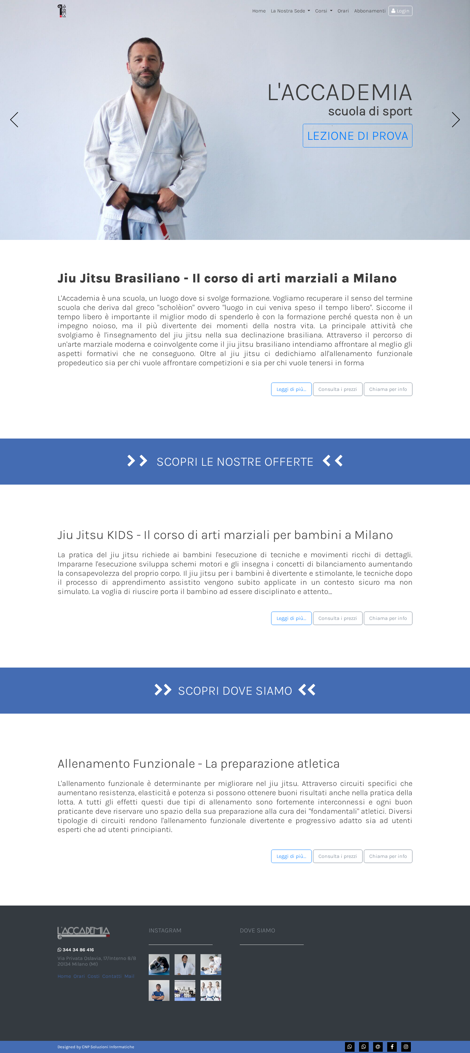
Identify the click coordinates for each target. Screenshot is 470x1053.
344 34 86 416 (78, 950)
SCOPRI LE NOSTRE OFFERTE (235, 461)
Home (260, 10)
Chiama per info (388, 389)
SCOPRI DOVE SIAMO (235, 690)
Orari (343, 11)
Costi (94, 976)
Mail (129, 976)
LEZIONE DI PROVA (357, 135)
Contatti (112, 976)
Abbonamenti (370, 11)
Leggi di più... (291, 389)
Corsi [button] (322, 11)
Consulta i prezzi (337, 389)
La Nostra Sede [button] (288, 11)
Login (403, 11)
